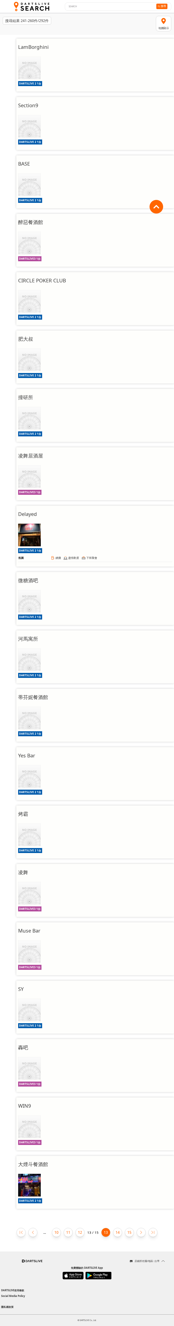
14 (118, 1232)
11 (68, 1232)
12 (80, 1232)
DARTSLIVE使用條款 (12, 1290)
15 (129, 1232)
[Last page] (153, 1232)
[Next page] (141, 1232)
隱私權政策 (7, 1307)
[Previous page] (33, 1232)
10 (56, 1232)
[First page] (21, 1232)
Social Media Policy (13, 1296)
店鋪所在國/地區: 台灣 (147, 1261)
